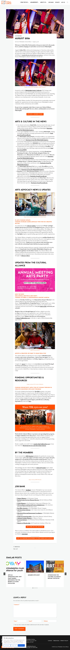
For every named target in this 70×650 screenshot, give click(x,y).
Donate (57, 2)
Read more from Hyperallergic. (38, 176)
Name (15, 621)
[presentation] (15, 566)
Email (30, 621)
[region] (14, 642)
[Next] (65, 574)
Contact (50, 640)
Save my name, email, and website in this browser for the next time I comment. (32, 624)
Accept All (21, 645)
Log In (63, 3)
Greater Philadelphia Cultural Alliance (24, 41)
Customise (7, 645)
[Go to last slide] (4, 574)
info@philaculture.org (31, 646)
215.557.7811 (28, 647)
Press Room (56, 640)
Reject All (14, 645)
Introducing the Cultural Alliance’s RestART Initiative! (54, 577)
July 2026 (16, 548)
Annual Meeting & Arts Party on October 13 (32, 55)
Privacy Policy (64, 640)
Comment (16, 604)
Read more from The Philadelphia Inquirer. (37, 140)
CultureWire (18, 35)
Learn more (25, 534)
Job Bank (51, 3)
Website (46, 621)
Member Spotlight (34, 575)
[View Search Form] (67, 2)
